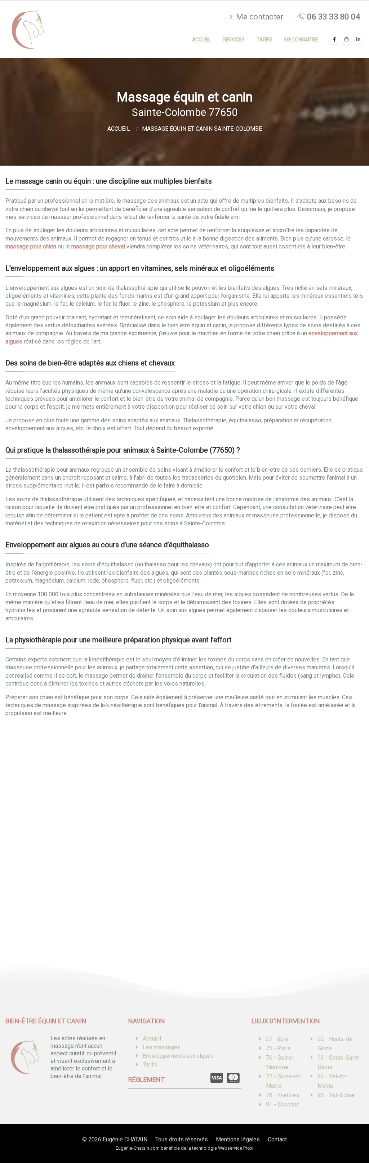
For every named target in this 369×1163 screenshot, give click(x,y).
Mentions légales (238, 1139)
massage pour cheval (98, 246)
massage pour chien (30, 246)
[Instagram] (346, 40)
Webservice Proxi (235, 1148)
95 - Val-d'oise (336, 1095)
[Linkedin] (358, 40)
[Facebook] (334, 40)
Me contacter (258, 16)
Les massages (162, 1047)
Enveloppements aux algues (178, 1055)
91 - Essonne (282, 1104)
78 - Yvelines (282, 1095)
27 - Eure (277, 1039)
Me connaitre (301, 39)
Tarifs (264, 39)
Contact (277, 1139)
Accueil (201, 39)
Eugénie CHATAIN (125, 1139)
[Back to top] (353, 1132)
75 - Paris (278, 1048)
